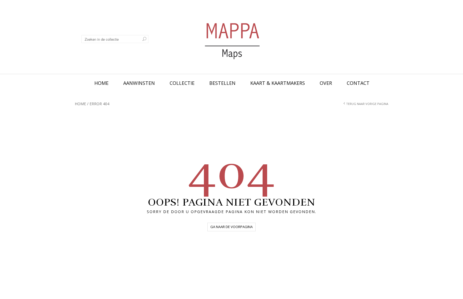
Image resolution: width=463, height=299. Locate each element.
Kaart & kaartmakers (277, 83)
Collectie (182, 83)
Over (326, 83)
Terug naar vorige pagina (367, 104)
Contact (358, 83)
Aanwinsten (139, 83)
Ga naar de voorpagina (231, 226)
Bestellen (222, 83)
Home (101, 83)
